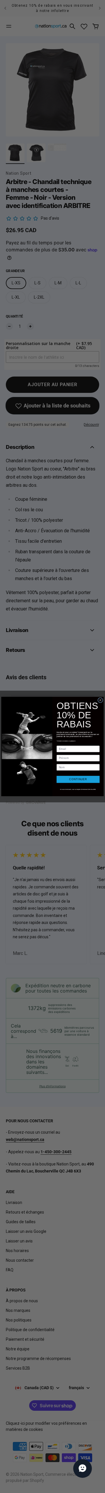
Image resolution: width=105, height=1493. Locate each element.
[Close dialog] (100, 700)
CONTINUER (78, 779)
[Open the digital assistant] (82, 1468)
